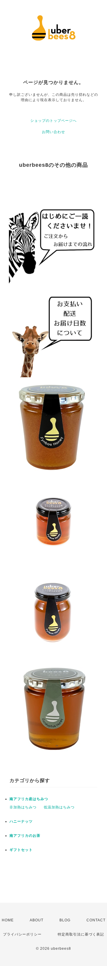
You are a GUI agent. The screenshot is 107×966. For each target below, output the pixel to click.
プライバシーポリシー (22, 934)
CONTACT (96, 920)
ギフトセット (21, 850)
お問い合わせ (53, 132)
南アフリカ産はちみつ (29, 799)
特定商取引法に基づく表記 (81, 934)
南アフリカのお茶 (25, 836)
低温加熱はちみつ (59, 807)
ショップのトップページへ (53, 121)
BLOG (64, 920)
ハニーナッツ (21, 821)
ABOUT (36, 920)
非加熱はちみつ (23, 807)
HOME (8, 920)
